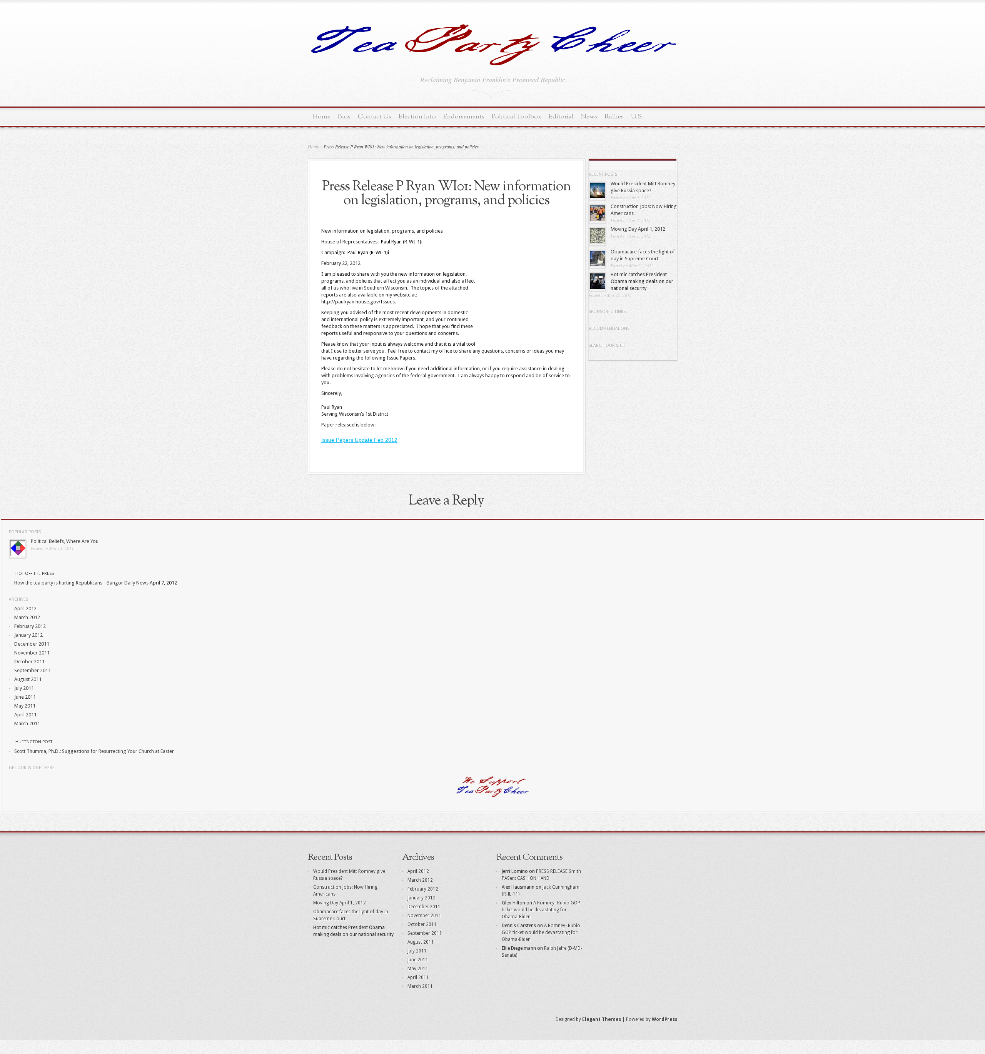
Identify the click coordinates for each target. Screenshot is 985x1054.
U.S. (637, 116)
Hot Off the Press (34, 573)
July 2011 (24, 688)
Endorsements (463, 116)
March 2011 (27, 723)
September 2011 (32, 670)
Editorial (561, 116)
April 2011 (25, 715)
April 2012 (25, 608)
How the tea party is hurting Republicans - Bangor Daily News (81, 583)
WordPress (664, 1019)
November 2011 (32, 653)
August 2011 (28, 679)
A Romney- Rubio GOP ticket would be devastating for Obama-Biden (541, 909)
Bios (344, 116)
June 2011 (25, 697)
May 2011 (24, 706)
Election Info (417, 116)
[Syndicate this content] (11, 573)
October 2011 (29, 661)
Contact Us (374, 116)
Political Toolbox (516, 116)
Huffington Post (33, 741)
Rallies (614, 116)
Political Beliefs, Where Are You (64, 541)
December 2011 (31, 644)
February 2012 (30, 626)
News (589, 116)
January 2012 (28, 635)
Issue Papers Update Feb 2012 (359, 440)
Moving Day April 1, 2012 (638, 229)
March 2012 (27, 617)
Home (322, 116)
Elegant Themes (601, 1019)
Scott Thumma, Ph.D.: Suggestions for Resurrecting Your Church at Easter (94, 751)
